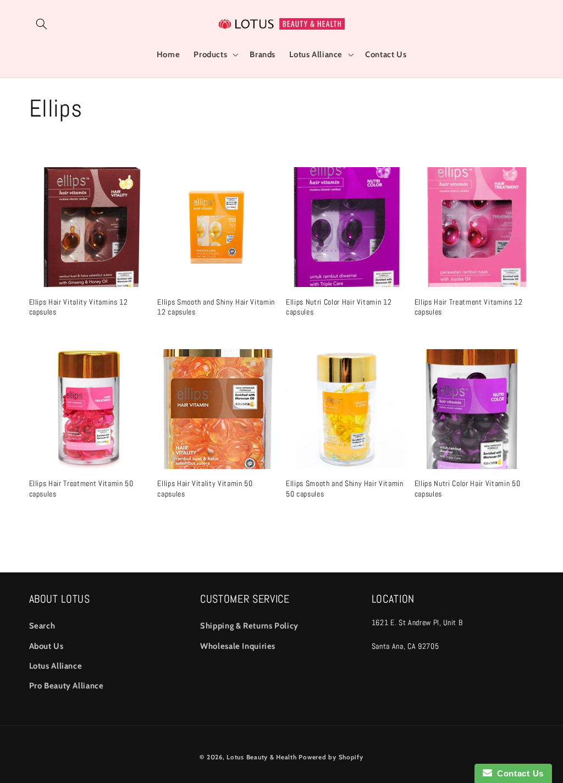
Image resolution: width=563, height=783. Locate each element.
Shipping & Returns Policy (249, 626)
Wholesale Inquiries (237, 646)
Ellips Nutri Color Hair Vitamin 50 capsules (467, 488)
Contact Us (518, 773)
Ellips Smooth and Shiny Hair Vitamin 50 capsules (345, 488)
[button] (41, 23)
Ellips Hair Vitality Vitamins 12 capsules (78, 307)
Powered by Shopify (331, 757)
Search (42, 626)
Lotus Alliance (55, 666)
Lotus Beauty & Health (261, 757)
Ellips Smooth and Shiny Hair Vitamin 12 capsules (216, 307)
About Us (46, 646)
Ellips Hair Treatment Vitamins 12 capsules (469, 307)
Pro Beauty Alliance (66, 686)
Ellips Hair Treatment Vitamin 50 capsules (81, 488)
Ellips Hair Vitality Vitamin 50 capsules (204, 488)
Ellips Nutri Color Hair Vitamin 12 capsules (338, 307)
